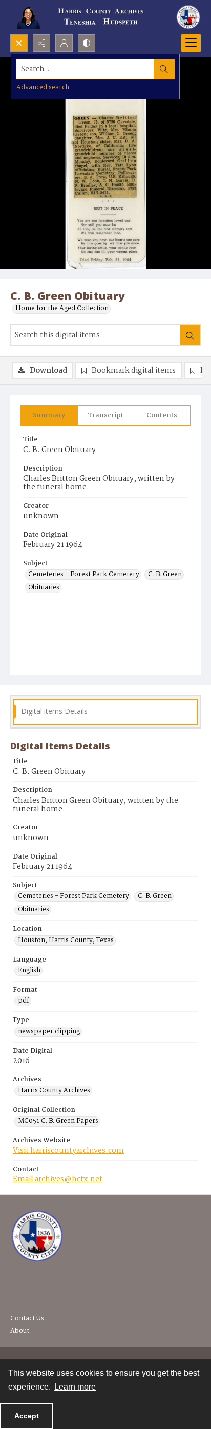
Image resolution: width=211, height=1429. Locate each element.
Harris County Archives (54, 1091)
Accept (26, 1416)
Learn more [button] (75, 1386)
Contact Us (27, 1318)
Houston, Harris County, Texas (66, 940)
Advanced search (42, 87)
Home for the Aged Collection (62, 308)
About (19, 1330)
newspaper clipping (49, 1032)
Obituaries (43, 588)
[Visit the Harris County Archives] (37, 1236)
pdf (23, 1001)
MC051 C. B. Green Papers (58, 1121)
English (29, 971)
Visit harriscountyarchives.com (68, 1151)
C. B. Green (165, 574)
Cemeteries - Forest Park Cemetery (83, 574)
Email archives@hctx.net (57, 1179)
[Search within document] (190, 335)
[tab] (49, 415)
